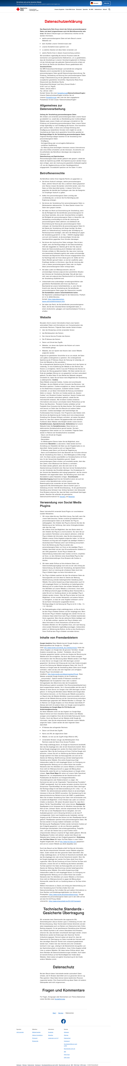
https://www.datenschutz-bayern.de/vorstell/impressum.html (53, 300)
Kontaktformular (62, 93)
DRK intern (67, 1057)
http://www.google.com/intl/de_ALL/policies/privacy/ (60, 648)
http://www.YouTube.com (68, 841)
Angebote (50, 1032)
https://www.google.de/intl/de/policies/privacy (63, 894)
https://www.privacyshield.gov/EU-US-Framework (65, 901)
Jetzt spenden (20, 1032)
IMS (65, 1051)
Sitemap (66, 1035)
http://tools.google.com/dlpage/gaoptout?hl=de (63, 674)
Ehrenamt (79, 9)
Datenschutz (67, 1038)
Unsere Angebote (59, 9)
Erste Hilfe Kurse (70, 9)
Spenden (85, 9)
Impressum (67, 1041)
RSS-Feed (67, 1054)
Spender (63, 496)
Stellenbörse (98, 9)
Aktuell (105, 9)
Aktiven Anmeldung (37, 1035)
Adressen (66, 1032)
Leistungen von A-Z (53, 1038)
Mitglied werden (36, 1032)
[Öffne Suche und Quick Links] (109, 9)
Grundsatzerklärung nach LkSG (70, 1045)
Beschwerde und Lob (69, 1049)
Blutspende (35, 1041)
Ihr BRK (91, 9)
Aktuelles (50, 1035)
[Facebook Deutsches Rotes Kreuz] (63, 1021)
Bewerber (71, 496)
